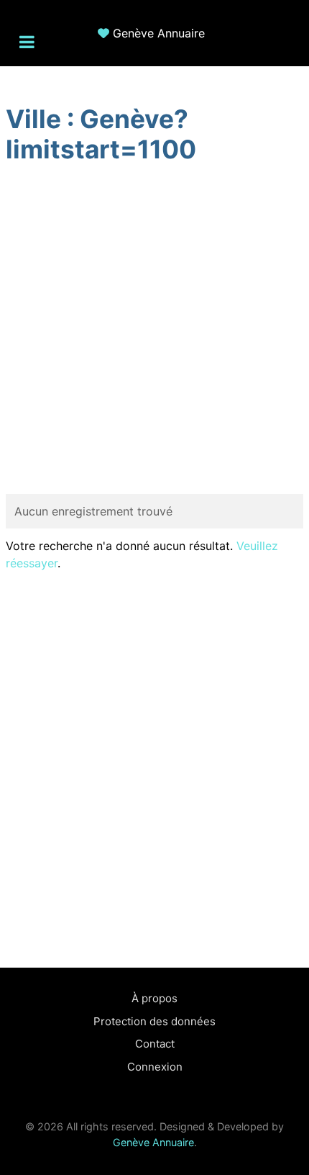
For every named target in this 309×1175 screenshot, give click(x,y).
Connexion (155, 1066)
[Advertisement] (154, 331)
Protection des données (154, 1021)
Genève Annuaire (159, 33)
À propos (154, 998)
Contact (155, 1043)
